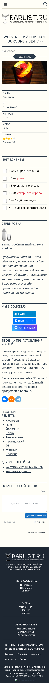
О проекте (10, 659)
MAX (27, 591)
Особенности (26, 606)
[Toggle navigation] (5, 4)
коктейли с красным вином (24, 467)
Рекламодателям (26, 634)
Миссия (26, 609)
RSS (24, 659)
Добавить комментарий (36, 516)
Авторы (26, 613)
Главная (9, 654)
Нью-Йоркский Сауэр (12, 429)
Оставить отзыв (26, 631)
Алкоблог (36, 654)
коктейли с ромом (18, 471)
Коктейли (22, 654)
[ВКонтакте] (5, 399)
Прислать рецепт (26, 628)
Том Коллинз (14, 437)
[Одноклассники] (11, 399)
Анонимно (41, 522)
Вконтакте (27, 588)
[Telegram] (18, 399)
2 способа (25, 283)
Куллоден (12, 420)
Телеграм (27, 584)
